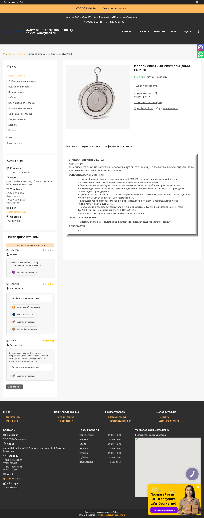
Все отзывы (14, 387)
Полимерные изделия (20, 108)
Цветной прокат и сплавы (22, 103)
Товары (141, 31)
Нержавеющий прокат (20, 86)
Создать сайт (10, 2)
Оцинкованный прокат (20, 114)
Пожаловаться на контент (112, 515)
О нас (174, 31)
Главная (126, 31)
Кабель (12, 97)
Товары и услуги (16, 54)
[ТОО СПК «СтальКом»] (12, 31)
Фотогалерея (14, 143)
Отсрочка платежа (114, 8)
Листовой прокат (117, 417)
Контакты (159, 31)
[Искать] (197, 31)
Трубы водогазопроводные (26, 298)
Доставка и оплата (169, 421)
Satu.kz (116, 512)
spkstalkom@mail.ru (16, 212)
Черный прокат (16, 92)
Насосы (12, 130)
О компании (12, 421)
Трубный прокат (65, 417)
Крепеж (12, 124)
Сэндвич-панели (17, 119)
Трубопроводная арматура (22, 81)
